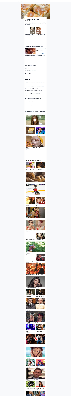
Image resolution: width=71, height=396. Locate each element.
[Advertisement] (35, 40)
